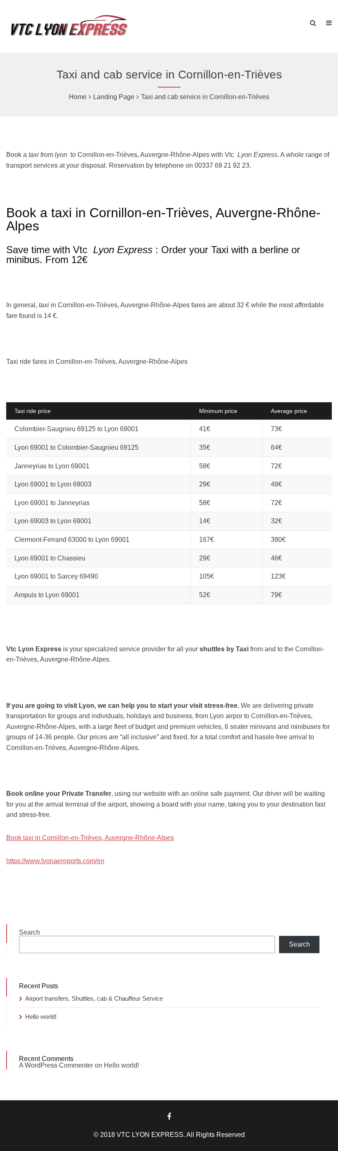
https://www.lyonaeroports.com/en (55, 860)
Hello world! (40, 1016)
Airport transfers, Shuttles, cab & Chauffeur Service (94, 998)
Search (29, 932)
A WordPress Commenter (56, 1065)
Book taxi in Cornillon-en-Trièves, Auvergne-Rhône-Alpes (90, 837)
